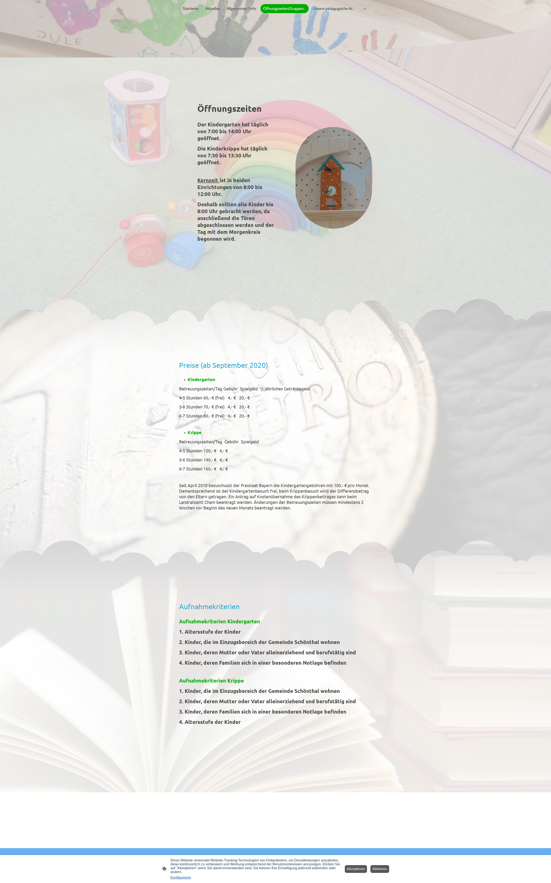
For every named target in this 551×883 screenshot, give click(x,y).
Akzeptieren (356, 869)
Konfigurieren (180, 877)
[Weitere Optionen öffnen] (364, 8)
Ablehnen (379, 869)
